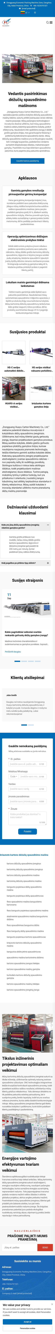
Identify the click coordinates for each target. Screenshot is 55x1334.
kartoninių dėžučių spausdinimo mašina (24, 881)
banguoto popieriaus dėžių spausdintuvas (25, 896)
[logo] (6, 22)
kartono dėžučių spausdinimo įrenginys (24, 863)
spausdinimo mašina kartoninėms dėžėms (25, 957)
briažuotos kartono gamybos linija (41, 405)
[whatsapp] (35, 12)
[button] (17, 661)
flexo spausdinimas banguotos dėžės (23, 925)
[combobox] (13, 776)
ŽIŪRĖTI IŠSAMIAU (14, 352)
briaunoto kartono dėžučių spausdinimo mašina (24, 944)
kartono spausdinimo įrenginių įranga (23, 990)
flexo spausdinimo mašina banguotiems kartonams (24, 903)
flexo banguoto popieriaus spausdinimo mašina (27, 910)
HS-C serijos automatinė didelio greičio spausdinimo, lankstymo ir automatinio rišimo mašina (13, 369)
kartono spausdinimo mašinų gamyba (23, 969)
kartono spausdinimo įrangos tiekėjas (23, 963)
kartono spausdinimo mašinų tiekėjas (23, 984)
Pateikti (27, 831)
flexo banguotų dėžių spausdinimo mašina (25, 931)
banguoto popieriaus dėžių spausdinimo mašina (24, 888)
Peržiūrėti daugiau (13, 652)
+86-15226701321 (40, 6)
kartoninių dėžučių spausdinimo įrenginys (25, 869)
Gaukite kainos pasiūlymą (27, 161)
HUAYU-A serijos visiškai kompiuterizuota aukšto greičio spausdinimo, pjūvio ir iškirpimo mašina (14, 405)
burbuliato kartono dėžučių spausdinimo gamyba (24, 976)
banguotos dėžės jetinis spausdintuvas (24, 952)
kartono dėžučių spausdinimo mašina (23, 875)
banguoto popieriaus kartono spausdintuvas (26, 937)
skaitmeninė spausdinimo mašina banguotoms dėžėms (27, 918)
